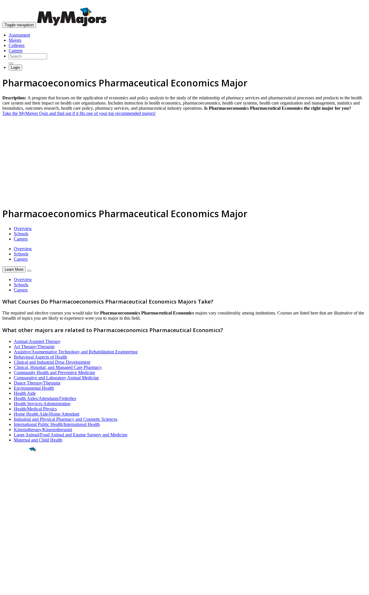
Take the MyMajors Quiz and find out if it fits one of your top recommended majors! (79, 113)
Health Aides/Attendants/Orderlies (45, 398)
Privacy (24, 587)
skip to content (355, 4)
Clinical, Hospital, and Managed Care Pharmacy (58, 367)
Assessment (19, 35)
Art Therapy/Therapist (34, 346)
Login (15, 67)
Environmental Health (34, 388)
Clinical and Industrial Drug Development (52, 362)
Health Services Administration (42, 403)
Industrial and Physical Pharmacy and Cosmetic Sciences (65, 419)
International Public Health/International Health (57, 424)
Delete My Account (20, 548)
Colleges (17, 45)
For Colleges (14, 537)
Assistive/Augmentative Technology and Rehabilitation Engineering (76, 351)
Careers (15, 50)
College (17, 482)
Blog (6, 553)
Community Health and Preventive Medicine (54, 372)
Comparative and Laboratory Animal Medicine (56, 377)
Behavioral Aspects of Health (40, 357)
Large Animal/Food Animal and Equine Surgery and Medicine (70, 434)
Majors (15, 40)
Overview (23, 228)
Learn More (14, 269)
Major (15, 469)
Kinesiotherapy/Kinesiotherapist (43, 429)
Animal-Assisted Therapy (37, 341)
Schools (21, 233)
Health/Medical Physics (35, 408)
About (9, 516)
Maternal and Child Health (38, 439)
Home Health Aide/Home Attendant (46, 414)
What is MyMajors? (20, 527)
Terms (8, 587)
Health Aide (25, 393)
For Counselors (16, 532)
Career (17, 494)
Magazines (12, 543)
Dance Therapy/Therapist (37, 382)
